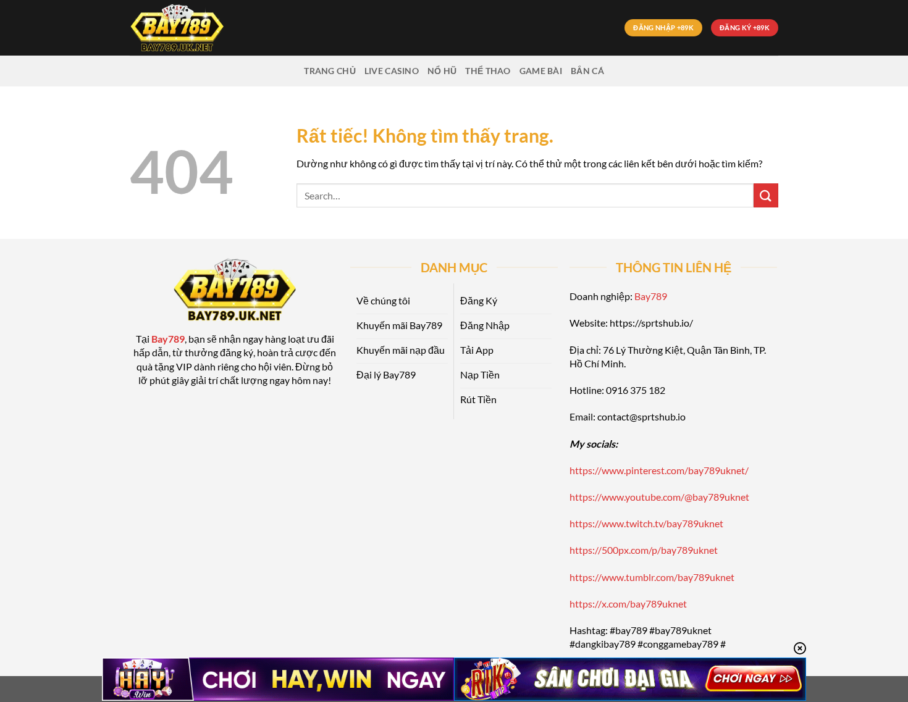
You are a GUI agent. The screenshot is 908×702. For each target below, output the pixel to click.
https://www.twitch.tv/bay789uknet (646, 523)
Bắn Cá (587, 70)
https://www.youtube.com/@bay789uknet (659, 497)
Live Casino (391, 70)
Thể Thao (487, 70)
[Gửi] (766, 195)
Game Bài (540, 70)
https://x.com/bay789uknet (628, 603)
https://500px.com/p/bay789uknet (644, 550)
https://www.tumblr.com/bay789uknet (652, 577)
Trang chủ (330, 70)
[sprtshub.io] (191, 28)
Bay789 (650, 296)
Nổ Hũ (441, 70)
